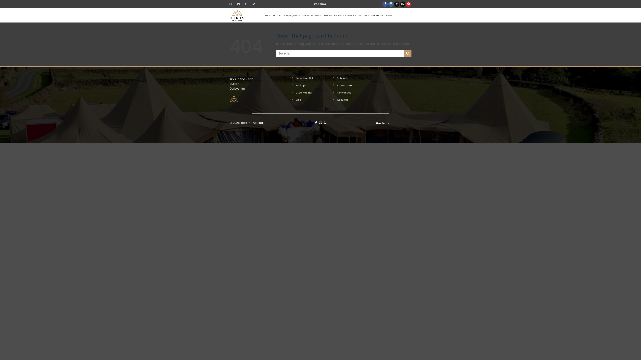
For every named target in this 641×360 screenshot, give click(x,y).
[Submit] (407, 53)
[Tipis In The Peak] (246, 15)
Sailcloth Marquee (285, 15)
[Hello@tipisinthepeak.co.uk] (231, 4)
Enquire (363, 15)
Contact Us (344, 92)
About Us (377, 15)
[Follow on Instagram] (391, 4)
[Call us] (325, 123)
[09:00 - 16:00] (239, 4)
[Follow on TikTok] (396, 4)
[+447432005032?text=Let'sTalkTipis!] (254, 4)
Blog (388, 15)
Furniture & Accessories (340, 15)
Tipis (265, 15)
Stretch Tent (310, 15)
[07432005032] (246, 4)
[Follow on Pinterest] (408, 4)
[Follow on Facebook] (385, 4)
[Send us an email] (402, 4)
